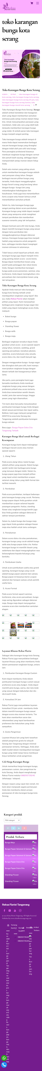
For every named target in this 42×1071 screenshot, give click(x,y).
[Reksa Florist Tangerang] (9, 9)
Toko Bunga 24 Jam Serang (30, 965)
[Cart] (31, 3)
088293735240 (28, 775)
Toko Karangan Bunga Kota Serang (21, 90)
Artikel (13, 94)
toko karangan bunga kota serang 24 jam (18, 100)
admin (4, 94)
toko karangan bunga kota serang (25, 97)
